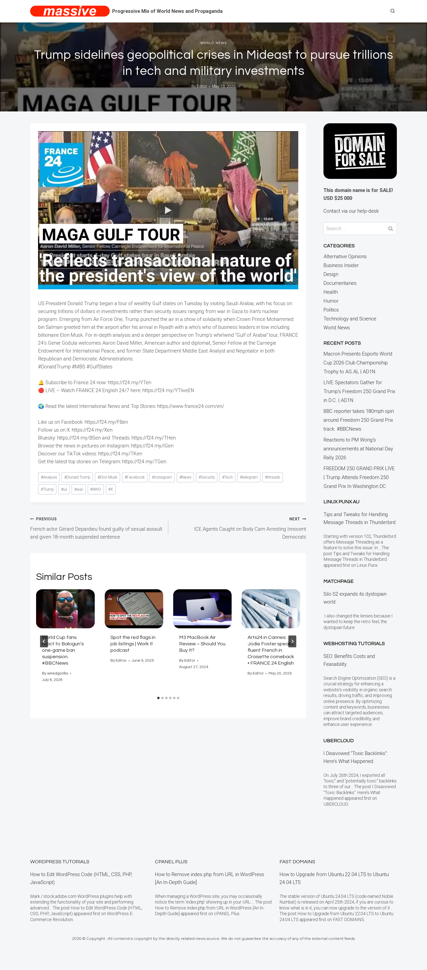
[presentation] (65, 608)
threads (272, 477)
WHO (95, 489)
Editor (202, 86)
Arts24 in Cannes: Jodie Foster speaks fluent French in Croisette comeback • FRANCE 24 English (271, 650)
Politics (331, 310)
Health (330, 292)
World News (213, 43)
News (185, 477)
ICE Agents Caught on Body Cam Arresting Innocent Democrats (250, 528)
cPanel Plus (171, 861)
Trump (47, 489)
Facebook (135, 477)
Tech (227, 477)
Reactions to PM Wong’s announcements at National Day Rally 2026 (358, 449)
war (78, 489)
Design (330, 274)
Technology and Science (349, 319)
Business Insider (341, 265)
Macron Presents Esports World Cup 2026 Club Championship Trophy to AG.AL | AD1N (357, 363)
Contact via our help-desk (351, 211)
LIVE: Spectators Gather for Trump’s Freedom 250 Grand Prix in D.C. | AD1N (359, 391)
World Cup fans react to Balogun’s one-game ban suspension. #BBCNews (63, 650)
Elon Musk (107, 477)
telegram (249, 477)
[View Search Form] (392, 11)
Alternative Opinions (345, 256)
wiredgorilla (57, 673)
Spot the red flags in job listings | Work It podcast (132, 644)
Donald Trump (77, 477)
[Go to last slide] (44, 641)
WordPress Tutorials (59, 861)
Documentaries (340, 283)
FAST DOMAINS (297, 861)
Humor (331, 301)
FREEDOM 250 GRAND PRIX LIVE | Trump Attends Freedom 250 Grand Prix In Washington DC (359, 477)
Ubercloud (338, 740)
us (64, 489)
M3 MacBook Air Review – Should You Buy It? (202, 644)
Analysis (49, 477)
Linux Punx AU (341, 501)
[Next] (292, 641)
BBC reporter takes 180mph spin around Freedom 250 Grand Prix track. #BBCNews (358, 420)
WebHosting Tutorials (354, 643)
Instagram (162, 477)
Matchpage (338, 581)
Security (207, 477)
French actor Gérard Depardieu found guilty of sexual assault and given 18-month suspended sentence (96, 528)
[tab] (158, 698)
